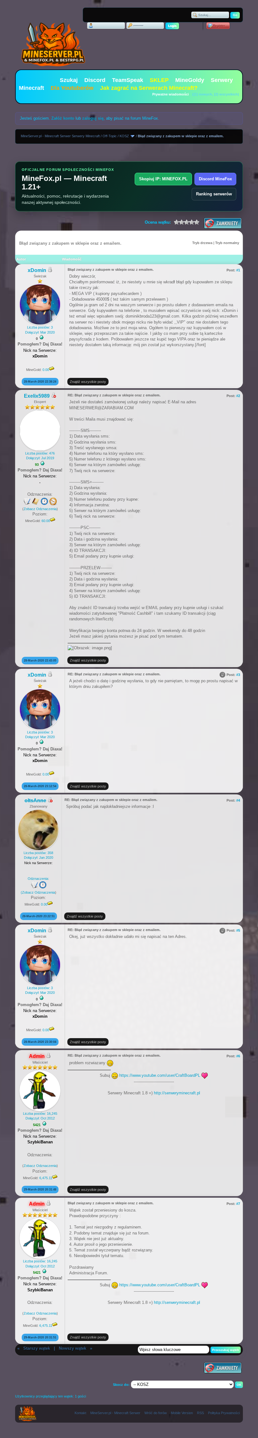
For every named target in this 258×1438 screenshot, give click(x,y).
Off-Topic (110, 136)
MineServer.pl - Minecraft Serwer (115, 1413)
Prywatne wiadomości (170, 94)
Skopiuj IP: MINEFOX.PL (163, 179)
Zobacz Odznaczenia (40, 509)
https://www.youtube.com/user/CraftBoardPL (159, 1075)
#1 (238, 270)
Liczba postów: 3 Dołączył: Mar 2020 (40, 329)
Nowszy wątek (72, 1348)
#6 (238, 1056)
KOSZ (124, 136)
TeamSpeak (127, 80)
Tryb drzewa (202, 243)
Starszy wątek (36, 1348)
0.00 (45, 370)
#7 (238, 1204)
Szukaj (69, 80)
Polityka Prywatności (224, 1413)
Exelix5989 (37, 396)
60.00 (46, 521)
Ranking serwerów (214, 194)
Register (219, 25)
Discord (94, 80)
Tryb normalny (227, 243)
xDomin (37, 270)
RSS (200, 1413)
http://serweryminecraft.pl (177, 1093)
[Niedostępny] (53, 396)
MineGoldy (189, 80)
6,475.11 (45, 1178)
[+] (41, 337)
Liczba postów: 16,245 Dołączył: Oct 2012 (40, 1116)
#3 (238, 675)
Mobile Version (182, 1413)
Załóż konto (62, 118)
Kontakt (80, 1413)
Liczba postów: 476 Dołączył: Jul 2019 (40, 455)
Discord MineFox (215, 179)
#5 (238, 930)
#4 (238, 800)
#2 (238, 396)
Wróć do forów (155, 1413)
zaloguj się (93, 118)
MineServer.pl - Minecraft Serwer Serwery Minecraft (60, 136)
